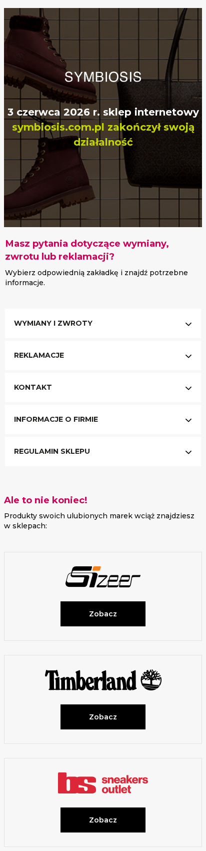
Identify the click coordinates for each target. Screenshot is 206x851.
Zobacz (103, 613)
